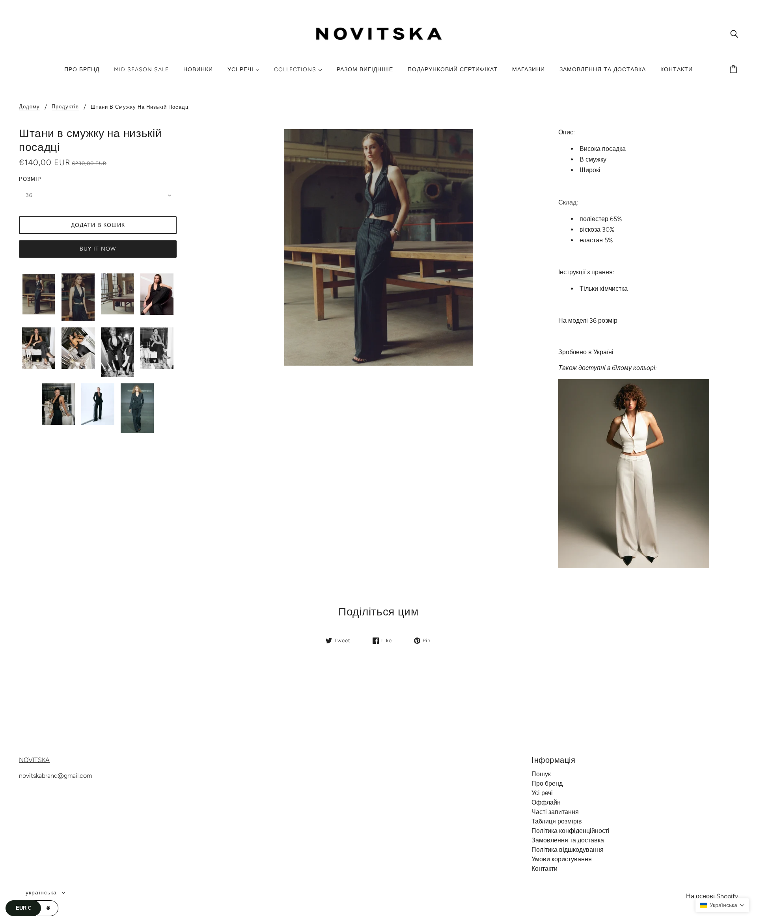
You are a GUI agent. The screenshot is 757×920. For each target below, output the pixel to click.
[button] (722, 905)
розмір (30, 179)
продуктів (65, 107)
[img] (734, 33)
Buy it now (98, 248)
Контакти (544, 868)
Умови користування (561, 859)
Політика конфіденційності (570, 831)
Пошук (541, 774)
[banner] (378, 33)
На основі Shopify (712, 896)
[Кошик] (734, 70)
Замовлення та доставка (567, 840)
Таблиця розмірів (556, 821)
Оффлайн (546, 802)
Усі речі (542, 793)
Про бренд (547, 783)
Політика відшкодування (567, 849)
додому (29, 107)
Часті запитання (555, 812)
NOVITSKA (34, 760)
